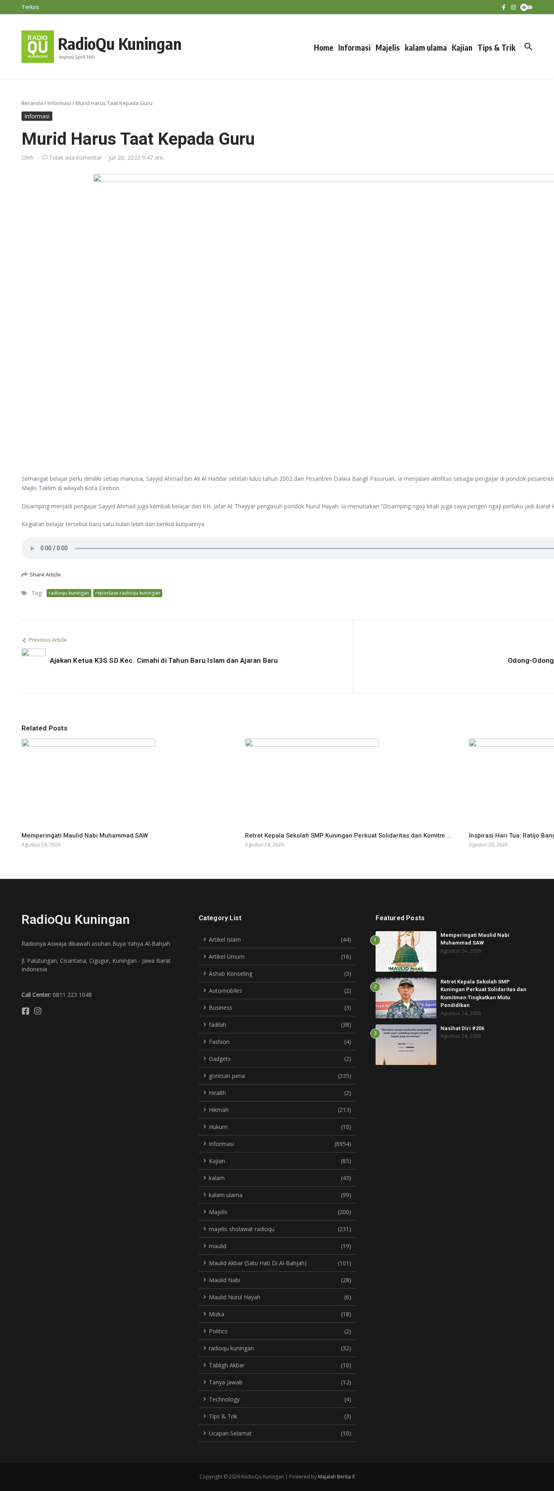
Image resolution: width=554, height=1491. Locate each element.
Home (323, 47)
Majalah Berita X (336, 1476)
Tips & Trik (496, 47)
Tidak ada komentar (75, 157)
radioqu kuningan (69, 592)
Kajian (462, 47)
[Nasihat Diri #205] (53, 9)
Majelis (388, 47)
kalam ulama (426, 47)
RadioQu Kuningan (120, 43)
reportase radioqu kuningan (127, 592)
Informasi (354, 47)
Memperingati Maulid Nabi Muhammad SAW (84, 835)
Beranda (32, 103)
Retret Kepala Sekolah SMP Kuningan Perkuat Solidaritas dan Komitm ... (348, 835)
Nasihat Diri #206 (462, 1028)
